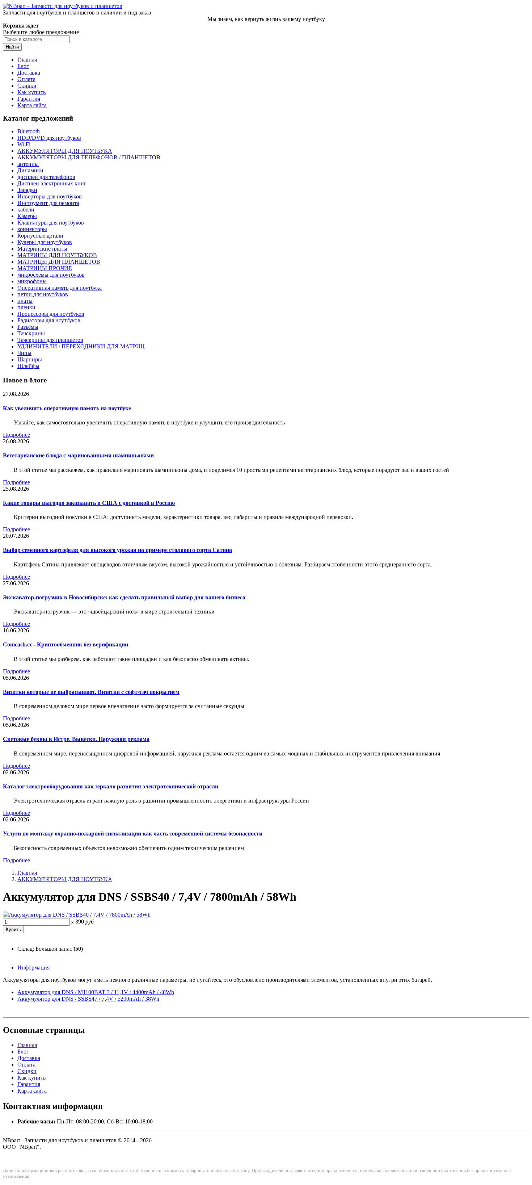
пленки (26, 307)
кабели (25, 209)
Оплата (26, 79)
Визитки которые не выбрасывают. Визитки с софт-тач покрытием (91, 692)
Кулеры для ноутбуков (44, 242)
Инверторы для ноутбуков (49, 196)
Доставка (28, 73)
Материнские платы (42, 249)
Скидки (27, 86)
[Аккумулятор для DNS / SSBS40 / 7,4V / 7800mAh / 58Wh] (77, 915)
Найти (12, 47)
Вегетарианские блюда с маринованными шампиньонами (78, 455)
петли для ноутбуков (42, 294)
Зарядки (27, 190)
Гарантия (28, 99)
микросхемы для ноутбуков (51, 275)
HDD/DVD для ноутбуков (49, 138)
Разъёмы (27, 327)
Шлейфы (28, 366)
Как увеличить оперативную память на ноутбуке (67, 408)
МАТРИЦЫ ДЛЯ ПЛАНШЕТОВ (58, 262)
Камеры (27, 216)
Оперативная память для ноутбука (59, 288)
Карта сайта (32, 105)
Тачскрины (31, 333)
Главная (27, 59)
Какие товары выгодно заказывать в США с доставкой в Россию (89, 503)
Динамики (30, 170)
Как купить (31, 92)
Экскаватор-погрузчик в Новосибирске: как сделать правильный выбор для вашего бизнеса (124, 597)
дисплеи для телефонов (46, 177)
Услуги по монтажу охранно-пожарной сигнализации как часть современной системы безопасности (132, 833)
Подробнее (16, 435)
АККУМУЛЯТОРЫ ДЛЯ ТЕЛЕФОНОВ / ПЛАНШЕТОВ (88, 157)
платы (25, 301)
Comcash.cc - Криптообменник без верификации (65, 644)
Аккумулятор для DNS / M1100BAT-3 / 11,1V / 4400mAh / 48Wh (95, 992)
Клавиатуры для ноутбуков (50, 222)
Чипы (24, 353)
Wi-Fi (23, 144)
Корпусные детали (40, 236)
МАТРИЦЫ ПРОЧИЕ (44, 268)
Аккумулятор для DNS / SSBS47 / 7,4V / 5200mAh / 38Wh (88, 999)
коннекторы (32, 229)
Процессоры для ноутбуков (50, 314)
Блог (23, 66)
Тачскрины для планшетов (50, 340)
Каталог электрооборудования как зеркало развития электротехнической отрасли (110, 786)
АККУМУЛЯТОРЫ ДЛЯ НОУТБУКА (64, 151)
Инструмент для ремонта (48, 203)
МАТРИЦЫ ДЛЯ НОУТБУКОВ (57, 255)
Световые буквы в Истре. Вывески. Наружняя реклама (76, 739)
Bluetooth (28, 131)
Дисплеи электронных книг (51, 183)
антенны (28, 164)
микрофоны (32, 281)
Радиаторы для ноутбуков (48, 320)
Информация (33, 967)
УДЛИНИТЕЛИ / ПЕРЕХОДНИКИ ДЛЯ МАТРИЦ (81, 346)
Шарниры (29, 359)
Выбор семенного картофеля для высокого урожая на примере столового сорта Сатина (117, 550)
